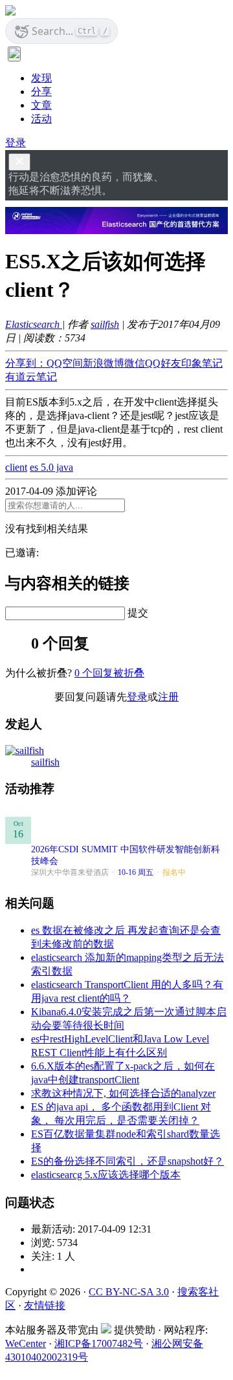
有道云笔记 (31, 376)
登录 (15, 142)
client (16, 467)
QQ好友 (163, 363)
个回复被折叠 (109, 672)
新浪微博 (103, 363)
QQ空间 (65, 363)
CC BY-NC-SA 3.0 (129, 1291)
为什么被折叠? (38, 672)
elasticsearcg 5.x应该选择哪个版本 (106, 1174)
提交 (138, 612)
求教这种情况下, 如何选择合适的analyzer (123, 1093)
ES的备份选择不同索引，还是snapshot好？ (127, 1161)
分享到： (26, 363)
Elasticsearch (33, 324)
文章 (41, 105)
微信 (134, 363)
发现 (41, 77)
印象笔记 (202, 363)
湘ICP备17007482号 (98, 1343)
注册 (168, 696)
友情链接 (44, 1305)
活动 (41, 118)
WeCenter (25, 1343)
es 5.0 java (51, 467)
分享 (41, 91)
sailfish (105, 324)
